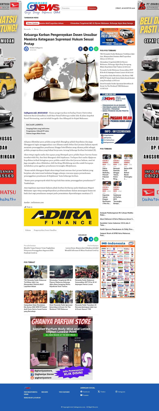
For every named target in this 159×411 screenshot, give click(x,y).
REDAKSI (44, 392)
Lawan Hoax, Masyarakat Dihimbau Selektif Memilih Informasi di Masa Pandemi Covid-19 (81, 248)
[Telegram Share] (91, 49)
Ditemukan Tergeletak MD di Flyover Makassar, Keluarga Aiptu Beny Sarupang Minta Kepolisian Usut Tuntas (90, 23)
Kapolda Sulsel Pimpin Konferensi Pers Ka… (107, 199)
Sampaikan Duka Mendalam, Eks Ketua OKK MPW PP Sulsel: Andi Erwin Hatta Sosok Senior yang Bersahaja (35, 308)
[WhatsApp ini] (96, 49)
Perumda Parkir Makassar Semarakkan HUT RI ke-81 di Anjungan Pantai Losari (85, 282)
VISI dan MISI (64, 392)
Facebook (86, 392)
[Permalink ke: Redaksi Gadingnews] (26, 49)
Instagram (121, 392)
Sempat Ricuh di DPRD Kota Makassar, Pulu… (115, 234)
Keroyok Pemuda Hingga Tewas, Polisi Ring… (116, 173)
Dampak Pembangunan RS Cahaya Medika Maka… (116, 214)
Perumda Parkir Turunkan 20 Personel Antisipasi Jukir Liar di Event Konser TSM (86, 307)
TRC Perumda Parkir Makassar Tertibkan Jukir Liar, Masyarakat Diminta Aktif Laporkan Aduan (35, 283)
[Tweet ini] (85, 49)
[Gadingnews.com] (42, 8)
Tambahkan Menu (31, 18)
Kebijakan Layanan (32, 398)
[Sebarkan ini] (80, 49)
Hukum (28, 230)
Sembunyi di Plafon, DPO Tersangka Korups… (117, 199)
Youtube (86, 395)
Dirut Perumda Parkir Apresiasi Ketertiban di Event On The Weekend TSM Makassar (61, 307)
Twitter (102, 392)
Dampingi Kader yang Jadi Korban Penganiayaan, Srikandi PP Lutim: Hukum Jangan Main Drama (37, 131)
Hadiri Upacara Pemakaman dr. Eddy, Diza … (117, 229)
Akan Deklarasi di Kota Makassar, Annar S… (117, 219)
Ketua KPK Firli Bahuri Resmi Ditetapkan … (128, 173)
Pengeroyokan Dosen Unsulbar (45, 230)
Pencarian (92, 8)
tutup (19, 1)
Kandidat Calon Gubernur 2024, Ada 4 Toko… (115, 224)
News (104, 164)
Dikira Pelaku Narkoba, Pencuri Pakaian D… (106, 173)
